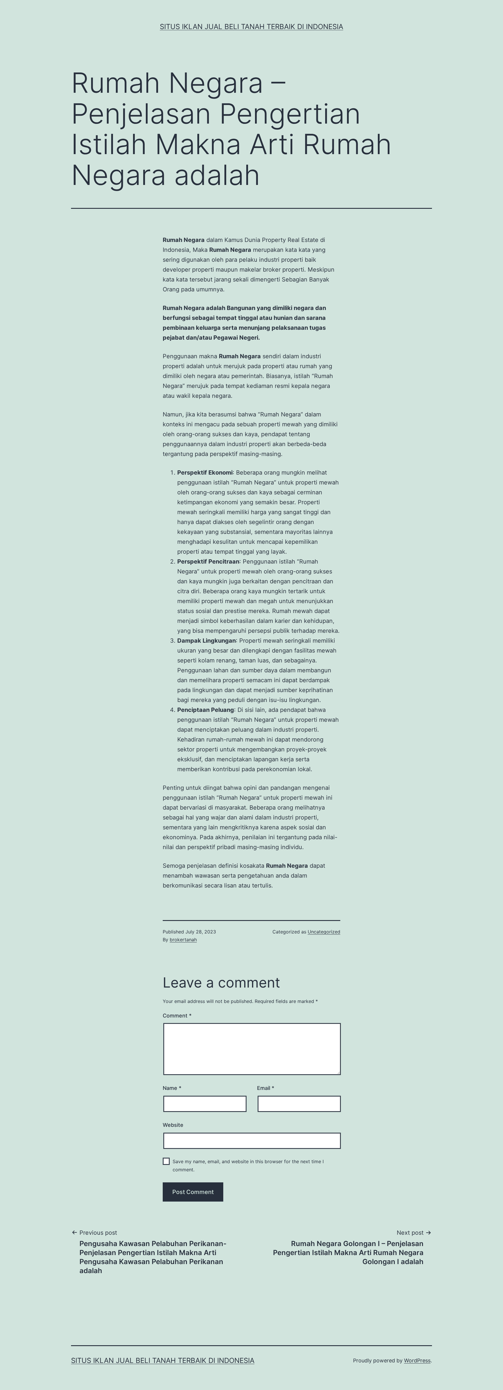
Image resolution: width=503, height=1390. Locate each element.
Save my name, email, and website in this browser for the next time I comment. (248, 1165)
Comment (177, 1016)
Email (265, 1088)
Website (173, 1125)
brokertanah (183, 939)
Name (172, 1088)
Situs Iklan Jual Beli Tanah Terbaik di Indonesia (251, 26)
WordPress (417, 1360)
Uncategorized (324, 932)
